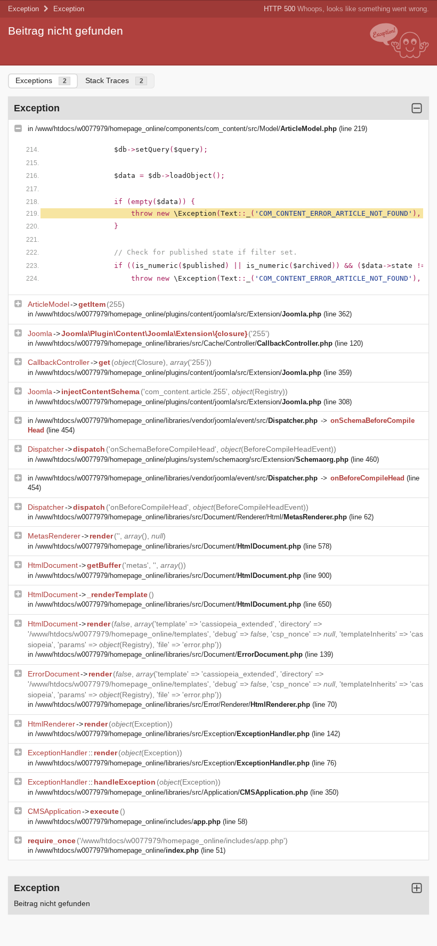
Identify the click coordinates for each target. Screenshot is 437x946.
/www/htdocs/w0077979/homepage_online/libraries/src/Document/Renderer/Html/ (191, 517)
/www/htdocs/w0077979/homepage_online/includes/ (128, 822)
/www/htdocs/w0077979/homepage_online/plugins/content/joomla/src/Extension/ (178, 314)
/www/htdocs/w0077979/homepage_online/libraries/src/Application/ (171, 792)
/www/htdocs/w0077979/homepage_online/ (117, 850)
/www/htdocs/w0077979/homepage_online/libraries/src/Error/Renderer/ (172, 704)
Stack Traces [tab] (114, 80)
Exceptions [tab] (41, 80)
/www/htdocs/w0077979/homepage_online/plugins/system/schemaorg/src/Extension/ (192, 459)
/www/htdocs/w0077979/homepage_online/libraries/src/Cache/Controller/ (184, 343)
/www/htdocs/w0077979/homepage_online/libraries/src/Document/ (168, 546)
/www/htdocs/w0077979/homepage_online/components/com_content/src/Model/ (186, 129)
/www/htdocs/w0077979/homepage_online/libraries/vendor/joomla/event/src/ (176, 421)
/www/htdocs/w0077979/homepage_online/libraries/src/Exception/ (172, 734)
